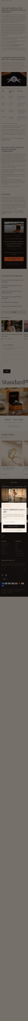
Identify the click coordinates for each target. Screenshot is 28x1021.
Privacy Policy (19, 530)
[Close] (24, 491)
